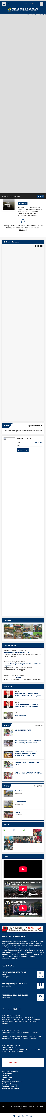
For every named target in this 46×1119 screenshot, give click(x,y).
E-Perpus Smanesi (9, 1084)
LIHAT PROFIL (22, 450)
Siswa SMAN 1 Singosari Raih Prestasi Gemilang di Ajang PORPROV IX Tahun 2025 (26, 754)
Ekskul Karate (20, 802)
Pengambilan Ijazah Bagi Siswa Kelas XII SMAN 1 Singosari (23, 665)
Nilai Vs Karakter (21, 715)
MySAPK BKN (7, 1077)
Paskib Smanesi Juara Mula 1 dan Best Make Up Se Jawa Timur (28, 742)
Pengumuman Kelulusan (12, 1082)
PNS (41, 445)
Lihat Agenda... (6, 977)
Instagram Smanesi (10, 1088)
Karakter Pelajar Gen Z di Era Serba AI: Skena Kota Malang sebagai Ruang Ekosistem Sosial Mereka (28, 707)
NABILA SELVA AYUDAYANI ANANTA (28, 773)
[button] (35, 246)
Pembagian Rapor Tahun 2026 (14, 983)
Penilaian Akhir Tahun (12, 677)
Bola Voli (18, 791)
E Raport (5, 1075)
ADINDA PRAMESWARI (23, 730)
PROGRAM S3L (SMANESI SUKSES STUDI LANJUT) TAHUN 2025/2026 (28, 695)
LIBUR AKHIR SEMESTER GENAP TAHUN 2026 (20, 652)
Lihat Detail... (19, 793)
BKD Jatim (6, 1080)
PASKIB (17, 812)
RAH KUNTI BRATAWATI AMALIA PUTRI (27, 763)
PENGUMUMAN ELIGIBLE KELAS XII (15, 995)
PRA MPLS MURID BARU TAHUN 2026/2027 (14, 973)
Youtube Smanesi (9, 1086)
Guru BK (39, 442)
